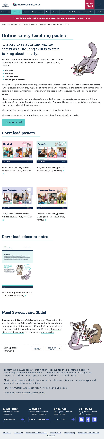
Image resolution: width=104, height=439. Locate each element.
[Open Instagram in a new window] (81, 418)
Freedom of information (88, 433)
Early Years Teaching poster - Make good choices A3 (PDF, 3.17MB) (51, 217)
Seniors (64, 12)
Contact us (18, 433)
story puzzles (47, 332)
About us (7, 433)
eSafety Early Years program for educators (27, 24)
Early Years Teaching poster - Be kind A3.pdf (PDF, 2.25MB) (16, 169)
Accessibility (55, 433)
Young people (37, 12)
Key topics (5, 12)
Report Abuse (89, 5)
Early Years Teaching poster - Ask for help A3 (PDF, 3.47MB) (17, 215)
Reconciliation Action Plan (29, 392)
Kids (47, 12)
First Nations (74, 12)
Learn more (84, 18)
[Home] (21, 5)
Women (55, 12)
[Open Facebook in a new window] (88, 418)
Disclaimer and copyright (36, 433)
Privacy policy (69, 433)
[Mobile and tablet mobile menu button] (99, 5)
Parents (26, 12)
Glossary (51, 436)
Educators (17, 12)
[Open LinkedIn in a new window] (94, 418)
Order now (11, 122)
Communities (88, 12)
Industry (99, 12)
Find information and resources (22, 387)
